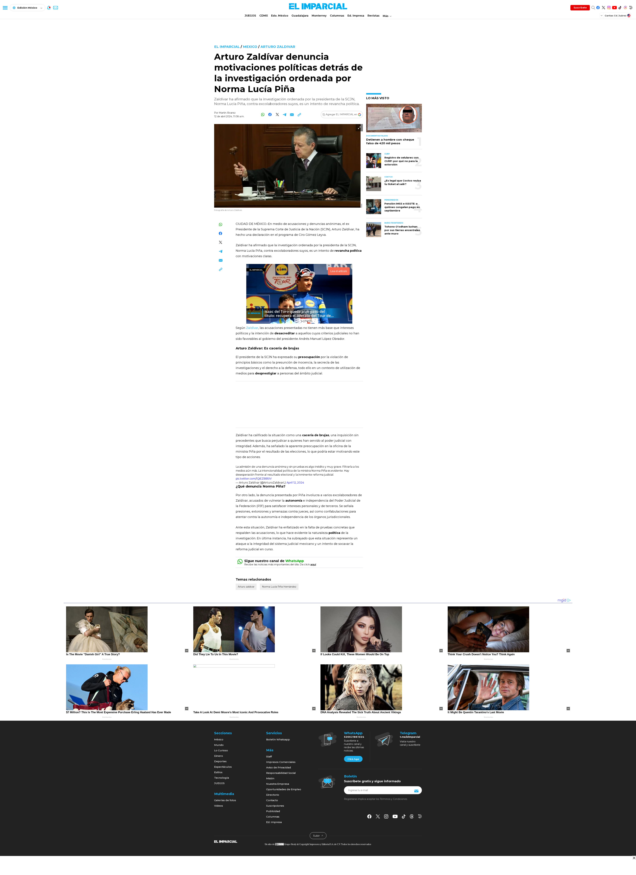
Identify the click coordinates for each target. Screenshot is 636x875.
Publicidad (273, 811)
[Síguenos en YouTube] (614, 7)
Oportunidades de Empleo (283, 789)
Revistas (373, 15)
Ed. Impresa (355, 15)
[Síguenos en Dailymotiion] (420, 816)
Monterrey (319, 15)
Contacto (272, 800)
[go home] (225, 841)
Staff (269, 756)
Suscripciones (275, 805)
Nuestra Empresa (277, 783)
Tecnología (221, 777)
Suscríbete (580, 7)
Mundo (219, 744)
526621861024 (354, 737)
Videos (218, 805)
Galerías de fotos (225, 800)
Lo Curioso (221, 750)
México (218, 739)
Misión (270, 778)
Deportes (220, 761)
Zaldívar (252, 328)
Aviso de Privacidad (278, 767)
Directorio (272, 794)
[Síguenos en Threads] (625, 7)
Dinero (218, 755)
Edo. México (279, 15)
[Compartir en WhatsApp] (262, 114)
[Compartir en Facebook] (270, 114)
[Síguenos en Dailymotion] (631, 7)
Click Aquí (353, 759)
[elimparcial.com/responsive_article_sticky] (634, 858)
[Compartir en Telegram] (284, 114)
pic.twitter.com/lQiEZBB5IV (254, 478)
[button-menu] (5, 7)
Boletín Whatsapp (278, 739)
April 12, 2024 (295, 482)
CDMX (263, 15)
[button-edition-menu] (601, 15)
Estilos (218, 772)
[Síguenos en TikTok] (620, 7)
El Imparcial (227, 47)
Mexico (250, 47)
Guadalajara (300, 15)
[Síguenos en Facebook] (598, 7)
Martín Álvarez (227, 112)
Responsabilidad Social (281, 772)
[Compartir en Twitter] (277, 114)
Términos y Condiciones (393, 799)
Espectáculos (223, 766)
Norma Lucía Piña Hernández (279, 586)
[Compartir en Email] (292, 114)
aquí (313, 564)
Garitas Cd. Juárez (615, 15)
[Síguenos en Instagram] (609, 7)
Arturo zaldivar (278, 47)
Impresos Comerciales (280, 762)
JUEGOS (250, 15)
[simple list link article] (394, 119)
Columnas (337, 15)
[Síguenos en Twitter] (603, 7)
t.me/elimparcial (410, 737)
